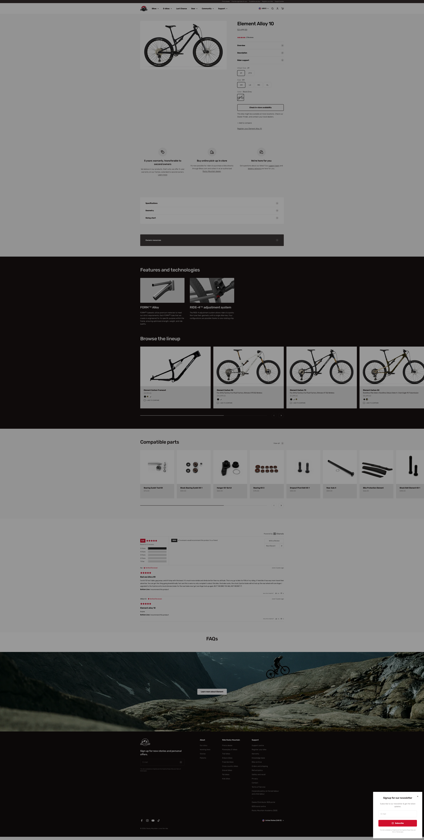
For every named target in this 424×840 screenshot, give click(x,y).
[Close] (418, 796)
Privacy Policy (410, 830)
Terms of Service (396, 832)
